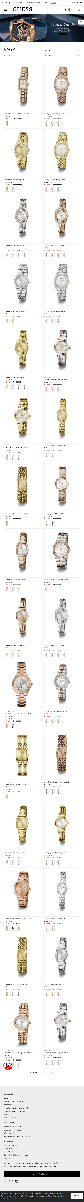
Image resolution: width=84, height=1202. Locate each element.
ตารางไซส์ (8, 1105)
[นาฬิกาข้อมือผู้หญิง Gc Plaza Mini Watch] (22, 87)
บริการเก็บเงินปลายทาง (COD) (17, 1136)
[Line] (6, 2)
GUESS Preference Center (16, 1155)
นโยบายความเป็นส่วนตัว (14, 1130)
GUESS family (10, 1145)
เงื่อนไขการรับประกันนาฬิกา (15, 1111)
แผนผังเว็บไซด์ (10, 1118)
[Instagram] (9, 2)
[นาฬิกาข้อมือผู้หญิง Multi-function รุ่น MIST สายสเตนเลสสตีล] (22, 684)
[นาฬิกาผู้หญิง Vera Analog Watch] (22, 153)
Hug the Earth (11, 1152)
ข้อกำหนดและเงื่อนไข (12, 1127)
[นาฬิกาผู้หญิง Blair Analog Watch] (22, 218)
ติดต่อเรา (8, 1115)
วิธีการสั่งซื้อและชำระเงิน (14, 1101)
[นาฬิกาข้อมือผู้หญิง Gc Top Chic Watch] (62, 350)
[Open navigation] (7, 9)
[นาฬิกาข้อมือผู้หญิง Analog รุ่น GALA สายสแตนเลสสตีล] (22, 1023)
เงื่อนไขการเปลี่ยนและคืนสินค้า (16, 1108)
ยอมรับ (77, 1196)
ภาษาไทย (76, 3)
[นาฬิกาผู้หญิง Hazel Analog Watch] (62, 487)
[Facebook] (3, 2)
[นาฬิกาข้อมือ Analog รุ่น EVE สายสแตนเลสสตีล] (22, 892)
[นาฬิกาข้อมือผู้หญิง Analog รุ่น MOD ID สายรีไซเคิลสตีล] (22, 755)
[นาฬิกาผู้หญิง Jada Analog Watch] (62, 87)
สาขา (6, 1098)
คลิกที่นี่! (53, 3)
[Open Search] (73, 9)
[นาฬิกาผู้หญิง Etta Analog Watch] (22, 553)
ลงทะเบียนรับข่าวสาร (42, 1174)
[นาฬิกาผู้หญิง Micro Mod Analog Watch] (22, 487)
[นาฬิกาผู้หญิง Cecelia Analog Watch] (22, 618)
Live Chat (7, 1158)
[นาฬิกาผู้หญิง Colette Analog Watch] (62, 684)
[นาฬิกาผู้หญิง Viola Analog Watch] (62, 418)
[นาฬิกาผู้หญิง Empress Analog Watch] (62, 553)
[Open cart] (79, 9)
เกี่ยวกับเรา (8, 1148)
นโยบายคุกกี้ (9, 1133)
